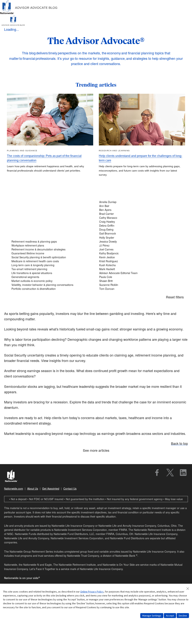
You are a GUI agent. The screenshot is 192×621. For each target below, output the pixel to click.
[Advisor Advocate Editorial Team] (140, 273)
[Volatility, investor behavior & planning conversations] (52, 285)
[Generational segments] (52, 277)
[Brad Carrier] (140, 214)
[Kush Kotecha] (140, 265)
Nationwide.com (13, 488)
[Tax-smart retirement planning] (52, 269)
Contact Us (69, 488)
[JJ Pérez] (140, 245)
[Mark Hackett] (140, 269)
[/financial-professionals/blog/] (29, 13)
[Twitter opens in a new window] (170, 472)
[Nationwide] (13, 476)
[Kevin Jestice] (140, 257)
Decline (183, 615)
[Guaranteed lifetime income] (52, 253)
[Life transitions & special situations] (52, 273)
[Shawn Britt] (140, 281)
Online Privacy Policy (92, 591)
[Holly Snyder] (140, 238)
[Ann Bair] (140, 206)
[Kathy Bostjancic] (140, 253)
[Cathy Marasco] (140, 218)
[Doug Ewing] (140, 229)
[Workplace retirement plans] (52, 245)
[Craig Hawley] (140, 222)
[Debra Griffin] (140, 226)
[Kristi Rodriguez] (140, 261)
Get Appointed (50, 488)
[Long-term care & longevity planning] (52, 265)
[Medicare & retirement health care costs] (52, 261)
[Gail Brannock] (140, 233)
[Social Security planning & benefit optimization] (52, 257)
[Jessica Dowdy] (140, 241)
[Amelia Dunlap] (140, 202)
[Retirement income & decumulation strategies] (52, 249)
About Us (32, 488)
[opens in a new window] (157, 472)
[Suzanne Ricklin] (140, 285)
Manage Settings (151, 615)
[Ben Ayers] (140, 210)
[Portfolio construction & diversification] (52, 289)
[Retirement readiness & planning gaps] (52, 241)
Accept (170, 615)
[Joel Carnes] (140, 249)
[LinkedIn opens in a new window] (183, 472)
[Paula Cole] (140, 277)
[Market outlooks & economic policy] (52, 281)
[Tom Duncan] (140, 289)
